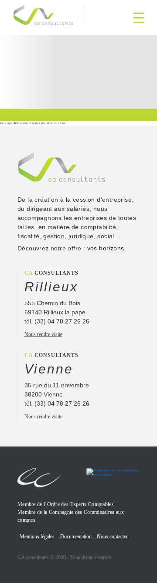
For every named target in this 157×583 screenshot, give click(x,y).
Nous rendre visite (43, 334)
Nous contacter (112, 536)
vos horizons (105, 248)
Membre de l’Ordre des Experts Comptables (65, 504)
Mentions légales (37, 536)
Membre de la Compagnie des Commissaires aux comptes (70, 516)
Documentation (76, 536)
